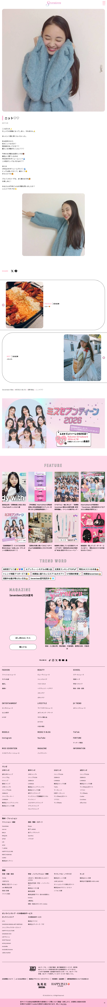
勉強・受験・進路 (78, 688)
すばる (4, 878)
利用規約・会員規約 (58, 979)
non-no (4, 829)
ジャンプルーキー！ (8, 796)
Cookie (82, 796)
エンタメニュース (7, 708)
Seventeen (5, 826)
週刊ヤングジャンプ (34, 793)
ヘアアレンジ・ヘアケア (45, 688)
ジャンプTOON (6, 790)
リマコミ (56, 799)
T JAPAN (4, 848)
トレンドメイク (42, 679)
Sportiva (30, 836)
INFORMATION (79, 748)
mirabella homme (7, 949)
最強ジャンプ (6, 784)
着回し (4, 684)
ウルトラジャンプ (33, 809)
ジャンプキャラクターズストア (11, 927)
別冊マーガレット (59, 793)
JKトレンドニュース (79, 708)
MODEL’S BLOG (20, 390)
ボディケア (41, 698)
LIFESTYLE (42, 703)
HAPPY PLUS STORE (8, 931)
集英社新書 (31, 891)
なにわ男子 (5, 713)
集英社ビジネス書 (33, 888)
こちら (64, 1004)
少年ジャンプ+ (6, 787)
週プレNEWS (32, 829)
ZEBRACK (5, 793)
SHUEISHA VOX (6, 934)
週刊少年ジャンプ (7, 774)
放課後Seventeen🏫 (92, 573)
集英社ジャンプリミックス (10, 803)
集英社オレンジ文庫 (60, 878)
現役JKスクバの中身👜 (89, 569)
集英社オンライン (7, 861)
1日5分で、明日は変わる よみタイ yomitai (38, 879)
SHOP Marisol (6, 940)
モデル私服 (5, 679)
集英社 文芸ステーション (9, 884)
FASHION (6, 670)
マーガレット (58, 790)
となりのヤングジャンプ (35, 803)
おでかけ (40, 722)
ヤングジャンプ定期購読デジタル (38, 796)
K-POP (4, 717)
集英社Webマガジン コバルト (63, 887)
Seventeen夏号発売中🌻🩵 (42, 578)
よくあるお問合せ (21, 979)
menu (104, 4)
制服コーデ (76, 679)
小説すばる (5, 881)
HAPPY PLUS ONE (7, 851)
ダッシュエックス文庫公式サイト (64, 884)
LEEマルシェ (6, 937)
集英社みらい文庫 (85, 878)
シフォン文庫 (58, 891)
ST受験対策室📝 (74, 573)
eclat (3, 845)
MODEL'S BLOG (44, 732)
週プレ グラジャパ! (33, 832)
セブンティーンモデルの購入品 (39, 569)
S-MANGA (5, 799)
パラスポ (30, 839)
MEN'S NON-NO (7, 854)
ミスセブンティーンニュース (10, 753)
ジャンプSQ (5, 777)
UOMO (4, 858)
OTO (3, 921)
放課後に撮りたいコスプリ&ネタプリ (48, 573)
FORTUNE (77, 738)
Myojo (30, 826)
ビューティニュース (44, 675)
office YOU (83, 803)
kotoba (30, 898)
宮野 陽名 (31, 390)
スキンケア (41, 693)
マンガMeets (58, 803)
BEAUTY (41, 670)
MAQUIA (4, 836)
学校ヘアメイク (78, 684)
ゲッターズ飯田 (78, 743)
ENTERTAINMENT (9, 703)
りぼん (56, 787)
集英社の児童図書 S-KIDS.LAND (89, 881)
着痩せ (4, 688)
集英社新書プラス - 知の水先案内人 (38, 894)
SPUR (4, 839)
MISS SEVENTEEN (9, 748)
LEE (3, 842)
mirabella (5, 946)
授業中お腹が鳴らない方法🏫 (15, 578)
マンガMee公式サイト (60, 796)
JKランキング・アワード (45, 713)
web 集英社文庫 (7, 887)
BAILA (4, 832)
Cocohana (83, 799)
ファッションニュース (9, 675)
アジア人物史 (6, 894)
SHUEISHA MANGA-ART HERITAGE (12, 924)
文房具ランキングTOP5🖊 (65, 569)
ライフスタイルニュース (45, 708)
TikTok (76, 732)
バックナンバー (42, 753)
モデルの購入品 (42, 717)
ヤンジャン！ (32, 799)
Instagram (7, 738)
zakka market (6, 953)
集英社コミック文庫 (8, 806)
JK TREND (77, 703)
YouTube (41, 738)
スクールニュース (78, 675)
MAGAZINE (42, 748)
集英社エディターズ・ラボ (36, 924)
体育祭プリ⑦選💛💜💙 (13, 569)
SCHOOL (76, 670)
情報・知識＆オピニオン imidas (37, 904)
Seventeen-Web (7, 390)
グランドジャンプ (33, 806)
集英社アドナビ (33, 921)
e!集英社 (30, 901)
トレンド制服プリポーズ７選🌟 (16, 573)
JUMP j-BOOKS (58, 881)
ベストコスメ (42, 684)
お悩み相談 (41, 726)
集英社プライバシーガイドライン (39, 979)
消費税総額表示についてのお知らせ (78, 979)
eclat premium (6, 943)
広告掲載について (7, 979)
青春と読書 (5, 891)
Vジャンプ (5, 780)
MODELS (5, 732)
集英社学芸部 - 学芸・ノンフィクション (38, 884)
